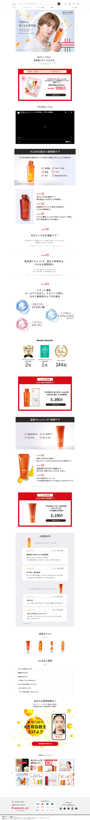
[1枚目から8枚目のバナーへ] (44, 788)
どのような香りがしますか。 (25, 688)
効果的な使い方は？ (23, 676)
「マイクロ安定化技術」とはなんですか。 (28, 692)
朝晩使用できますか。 (23, 673)
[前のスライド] (12, 772)
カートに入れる (56, 95)
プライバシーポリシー (23, 818)
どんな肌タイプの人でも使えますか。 (27, 680)
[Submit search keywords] (59, 4)
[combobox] (39, 4)
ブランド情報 (74, 7)
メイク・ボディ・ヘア (27, 7)
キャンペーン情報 (41, 7)
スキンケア (14, 7)
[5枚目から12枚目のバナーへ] (45, 788)
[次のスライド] (77, 772)
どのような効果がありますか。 (25, 669)
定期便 (52, 7)
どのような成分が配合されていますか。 (28, 684)
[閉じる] (88, 817)
